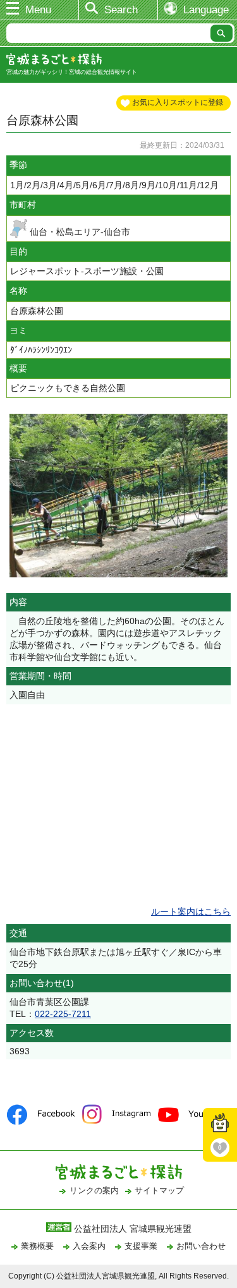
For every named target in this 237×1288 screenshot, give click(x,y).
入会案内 (89, 1246)
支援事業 (141, 1246)
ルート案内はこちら (191, 911)
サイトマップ (159, 1190)
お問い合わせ (201, 1246)
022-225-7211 (63, 1014)
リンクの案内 (94, 1190)
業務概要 (37, 1246)
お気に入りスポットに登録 (177, 102)
